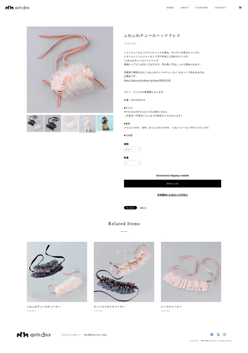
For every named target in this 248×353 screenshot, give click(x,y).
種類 (126, 144)
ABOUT (185, 7)
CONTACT (220, 7)
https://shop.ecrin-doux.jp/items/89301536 (147, 80)
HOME (170, 7)
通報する (143, 208)
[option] (70, 69)
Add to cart (172, 183)
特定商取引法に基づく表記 (95, 335)
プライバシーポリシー (71, 335)
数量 (126, 157)
